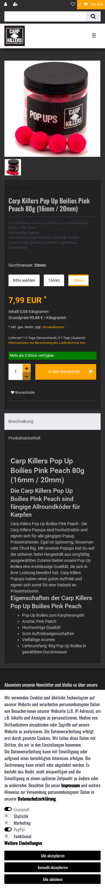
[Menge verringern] (26, 376)
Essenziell (21, 809)
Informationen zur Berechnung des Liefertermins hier (46, 343)
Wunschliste (24, 393)
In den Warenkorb (64, 371)
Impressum (70, 785)
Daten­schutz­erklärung (37, 798)
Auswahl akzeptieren (53, 867)
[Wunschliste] (73, 4)
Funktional (23, 836)
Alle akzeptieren (52, 855)
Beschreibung (20, 421)
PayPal (19, 829)
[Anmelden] (6, 4)
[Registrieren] (16, 4)
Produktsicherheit (24, 438)
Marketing (22, 823)
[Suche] (93, 16)
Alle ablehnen (52, 879)
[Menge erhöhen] (26, 368)
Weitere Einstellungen (23, 843)
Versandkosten (52, 327)
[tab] (52, 421)
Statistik (21, 816)
